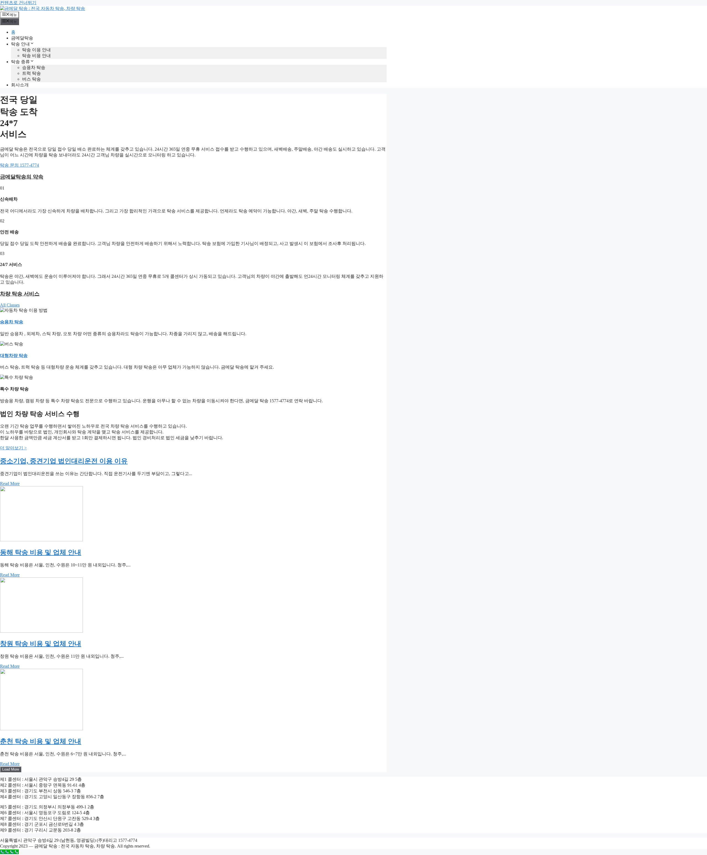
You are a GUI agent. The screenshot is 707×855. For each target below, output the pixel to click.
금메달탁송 (22, 38)
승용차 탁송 (33, 67)
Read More (10, 483)
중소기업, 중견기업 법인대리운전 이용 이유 (64, 461)
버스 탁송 (31, 79)
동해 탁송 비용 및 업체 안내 (40, 552)
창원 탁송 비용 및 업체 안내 (40, 643)
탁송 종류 (20, 61)
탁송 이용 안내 (36, 49)
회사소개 (20, 84)
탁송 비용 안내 (36, 55)
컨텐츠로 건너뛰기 (18, 2)
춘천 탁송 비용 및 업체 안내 (40, 741)
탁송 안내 (20, 44)
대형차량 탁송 (14, 355)
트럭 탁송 (31, 73)
